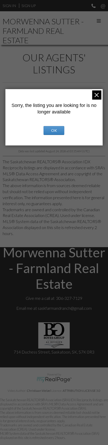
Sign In (9, 5)
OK (54, 130)
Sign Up (28, 5)
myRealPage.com (54, 379)
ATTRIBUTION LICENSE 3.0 (81, 391)
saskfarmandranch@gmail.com (65, 308)
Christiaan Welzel (39, 391)
